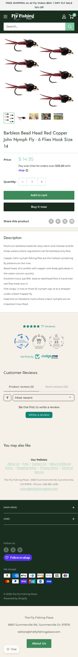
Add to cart (39, 195)
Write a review (39, 415)
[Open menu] (5, 16)
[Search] (69, 27)
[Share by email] (71, 221)
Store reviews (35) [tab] (56, 386)
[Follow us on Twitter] (13, 549)
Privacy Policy (49, 467)
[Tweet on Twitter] (64, 221)
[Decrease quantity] (22, 182)
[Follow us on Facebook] (6, 549)
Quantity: (10, 181)
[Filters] (7, 397)
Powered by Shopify (15, 598)
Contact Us (39, 463)
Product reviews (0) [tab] (21, 386)
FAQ (25, 463)
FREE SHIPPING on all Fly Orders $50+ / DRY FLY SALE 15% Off (39, 5)
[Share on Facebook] (51, 221)
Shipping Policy (27, 467)
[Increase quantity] (42, 182)
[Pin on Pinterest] (58, 221)
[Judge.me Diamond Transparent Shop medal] (21, 341)
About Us (13, 463)
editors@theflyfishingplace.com (39, 488)
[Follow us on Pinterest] (19, 549)
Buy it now (39, 207)
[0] (71, 16)
